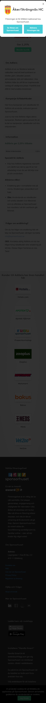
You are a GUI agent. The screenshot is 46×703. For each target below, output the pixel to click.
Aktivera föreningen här (33, 29)
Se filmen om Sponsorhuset (13, 29)
